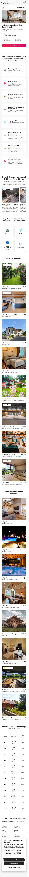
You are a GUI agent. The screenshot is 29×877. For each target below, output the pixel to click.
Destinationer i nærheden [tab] (8, 821)
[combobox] (14, 36)
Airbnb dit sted (21, 7)
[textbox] (8, 41)
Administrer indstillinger (14, 867)
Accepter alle (14, 860)
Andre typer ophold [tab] (21, 821)
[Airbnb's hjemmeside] (3, 7)
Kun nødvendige (14, 863)
